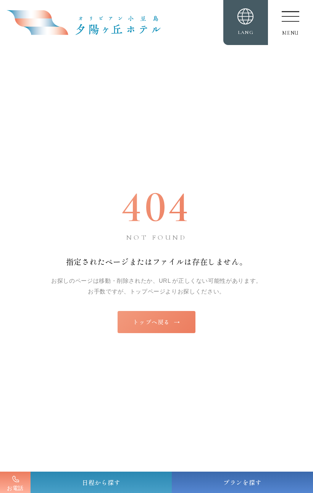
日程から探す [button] (101, 482)
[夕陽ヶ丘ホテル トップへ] (88, 22)
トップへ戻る (156, 322)
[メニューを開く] (290, 22)
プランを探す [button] (242, 482)
